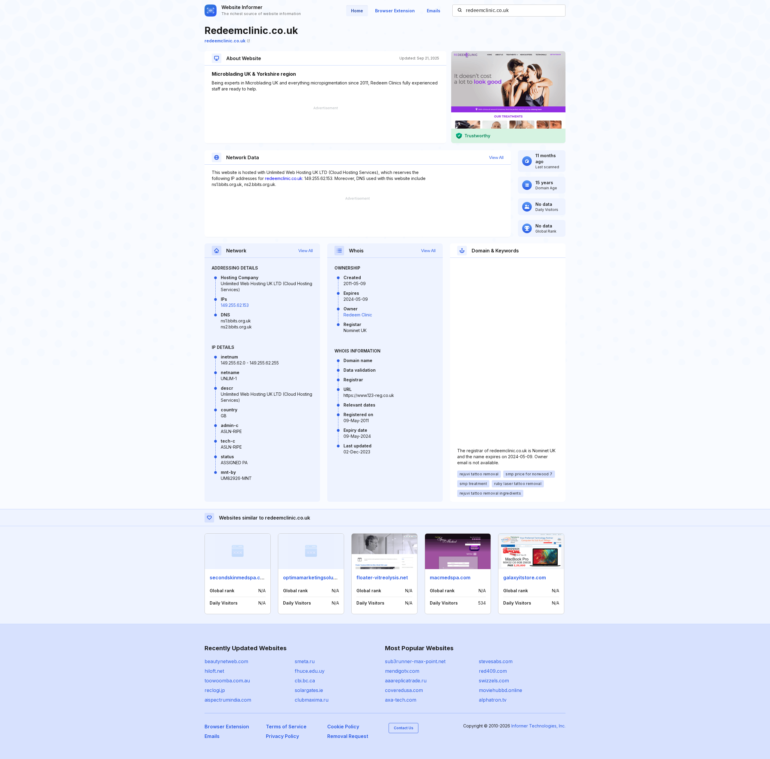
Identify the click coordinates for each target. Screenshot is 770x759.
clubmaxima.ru (311, 700)
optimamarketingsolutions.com (319, 578)
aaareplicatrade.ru (406, 681)
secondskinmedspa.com (238, 578)
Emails (433, 10)
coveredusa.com (404, 690)
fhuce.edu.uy (310, 671)
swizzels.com (494, 681)
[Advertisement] (325, 124)
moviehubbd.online (500, 690)
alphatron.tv (493, 700)
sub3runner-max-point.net (415, 661)
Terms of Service (286, 727)
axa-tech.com (400, 700)
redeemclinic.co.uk (225, 40)
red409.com (493, 671)
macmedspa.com (450, 578)
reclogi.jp (215, 690)
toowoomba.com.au (227, 681)
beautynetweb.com (226, 661)
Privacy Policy (282, 736)
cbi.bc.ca (305, 681)
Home (357, 10)
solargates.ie (309, 690)
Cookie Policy (343, 727)
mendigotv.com (402, 671)
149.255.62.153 (235, 305)
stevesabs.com (496, 661)
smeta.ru (305, 661)
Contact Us (403, 728)
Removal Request (347, 736)
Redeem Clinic (357, 314)
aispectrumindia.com (228, 700)
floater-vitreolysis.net (382, 578)
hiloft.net (214, 671)
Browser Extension (395, 10)
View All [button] (496, 157)
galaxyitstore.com (524, 578)
